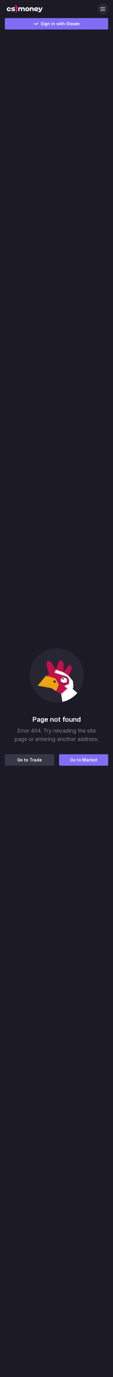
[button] (57, 675)
